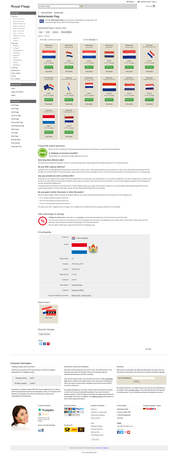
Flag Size (14, 16)
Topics (13, 95)
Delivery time (95, 432)
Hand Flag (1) (16, 53)
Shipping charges (96, 426)
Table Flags (15, 129)
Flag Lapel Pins (16, 146)
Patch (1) (15, 57)
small (47, 32)
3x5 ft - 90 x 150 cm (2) (18, 19)
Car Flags (14, 133)
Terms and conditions (98, 415)
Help (92, 423)
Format (13, 76)
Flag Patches (15, 143)
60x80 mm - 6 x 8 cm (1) (19, 35)
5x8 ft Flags (15, 112)
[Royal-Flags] (23, 6)
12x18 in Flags (16, 115)
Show (42, 39)
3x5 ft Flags (15, 105)
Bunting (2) (16, 45)
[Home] (38, 12)
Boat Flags (14, 136)
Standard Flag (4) (17, 60)
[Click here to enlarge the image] (79, 248)
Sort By (85, 39)
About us (94, 409)
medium (55, 32)
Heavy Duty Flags (17, 122)
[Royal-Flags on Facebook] (118, 433)
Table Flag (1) (16, 65)
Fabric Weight (15, 73)
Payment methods (97, 429)
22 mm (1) (15, 40)
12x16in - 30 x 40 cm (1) (19, 26)
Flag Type (14, 43)
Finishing (14, 67)
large (41, 32)
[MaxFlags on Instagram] (125, 433)
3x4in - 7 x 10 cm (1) (18, 33)
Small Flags (15, 119)
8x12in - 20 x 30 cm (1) (19, 28)
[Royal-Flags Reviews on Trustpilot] (45, 411)
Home (13, 88)
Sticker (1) (15, 62)
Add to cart (49, 67)
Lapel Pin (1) (16, 38)
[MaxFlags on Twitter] (121, 433)
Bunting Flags (15, 139)
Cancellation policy (97, 435)
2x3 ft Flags (15, 108)
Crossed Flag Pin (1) (18, 50)
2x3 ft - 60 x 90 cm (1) (18, 21)
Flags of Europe (44, 334)
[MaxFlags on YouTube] (128, 433)
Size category (15, 79)
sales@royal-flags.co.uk (125, 426)
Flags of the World (17, 92)
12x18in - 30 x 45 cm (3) (19, 23)
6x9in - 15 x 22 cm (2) (18, 31)
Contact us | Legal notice (99, 412)
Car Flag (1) (16, 48)
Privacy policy (95, 418)
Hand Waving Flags (17, 126)
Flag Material (15, 70)
